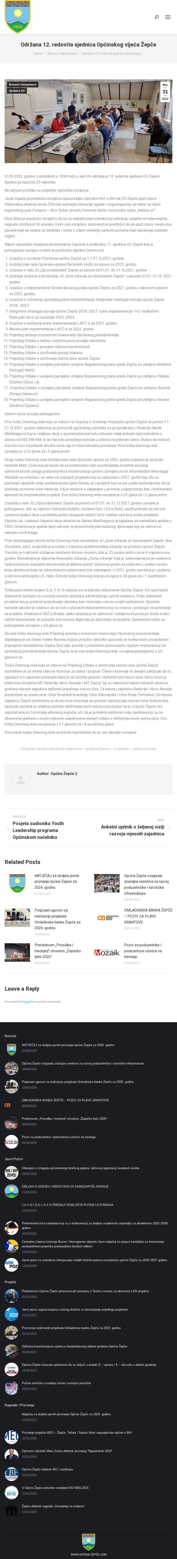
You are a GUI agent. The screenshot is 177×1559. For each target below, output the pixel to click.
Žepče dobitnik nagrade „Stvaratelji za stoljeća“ (53, 1506)
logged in (28, 1001)
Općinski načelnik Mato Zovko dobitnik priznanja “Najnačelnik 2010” (67, 1451)
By (98, 749)
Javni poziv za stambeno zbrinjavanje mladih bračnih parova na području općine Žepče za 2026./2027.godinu (94, 1260)
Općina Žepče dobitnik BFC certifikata (47, 1469)
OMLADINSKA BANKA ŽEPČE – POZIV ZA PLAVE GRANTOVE (148, 916)
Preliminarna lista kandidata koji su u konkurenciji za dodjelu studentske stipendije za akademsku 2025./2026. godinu (95, 1226)
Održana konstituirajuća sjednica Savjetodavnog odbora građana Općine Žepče (74, 1346)
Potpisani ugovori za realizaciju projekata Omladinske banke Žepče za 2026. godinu (57, 919)
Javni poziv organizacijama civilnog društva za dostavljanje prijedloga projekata (75, 1309)
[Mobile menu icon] (167, 17)
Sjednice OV (17, 90)
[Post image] (17, 883)
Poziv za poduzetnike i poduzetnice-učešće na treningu (143, 951)
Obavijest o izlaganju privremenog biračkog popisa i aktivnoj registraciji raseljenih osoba (80, 1168)
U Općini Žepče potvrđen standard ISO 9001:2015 (55, 1488)
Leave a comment (144, 749)
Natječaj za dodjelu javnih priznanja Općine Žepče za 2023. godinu (66, 1414)
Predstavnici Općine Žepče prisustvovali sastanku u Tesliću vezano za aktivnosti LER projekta (85, 1291)
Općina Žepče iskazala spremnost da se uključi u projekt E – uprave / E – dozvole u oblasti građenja (89, 1364)
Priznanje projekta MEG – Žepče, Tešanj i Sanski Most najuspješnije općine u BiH (77, 1432)
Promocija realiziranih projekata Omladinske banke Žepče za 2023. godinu (71, 1328)
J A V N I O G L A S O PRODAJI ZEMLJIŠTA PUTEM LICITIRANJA (67, 1205)
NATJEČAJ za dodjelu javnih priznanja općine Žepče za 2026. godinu (57, 882)
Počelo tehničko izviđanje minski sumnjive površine (56, 1383)
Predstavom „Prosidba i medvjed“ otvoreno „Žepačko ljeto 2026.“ (58, 951)
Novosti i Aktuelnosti (22, 84)
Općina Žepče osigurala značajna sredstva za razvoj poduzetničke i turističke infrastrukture (146, 885)
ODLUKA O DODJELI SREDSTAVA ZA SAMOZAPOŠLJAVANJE (65, 1186)
